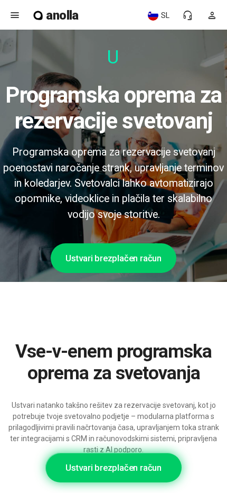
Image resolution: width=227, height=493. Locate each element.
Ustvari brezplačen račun (113, 258)
